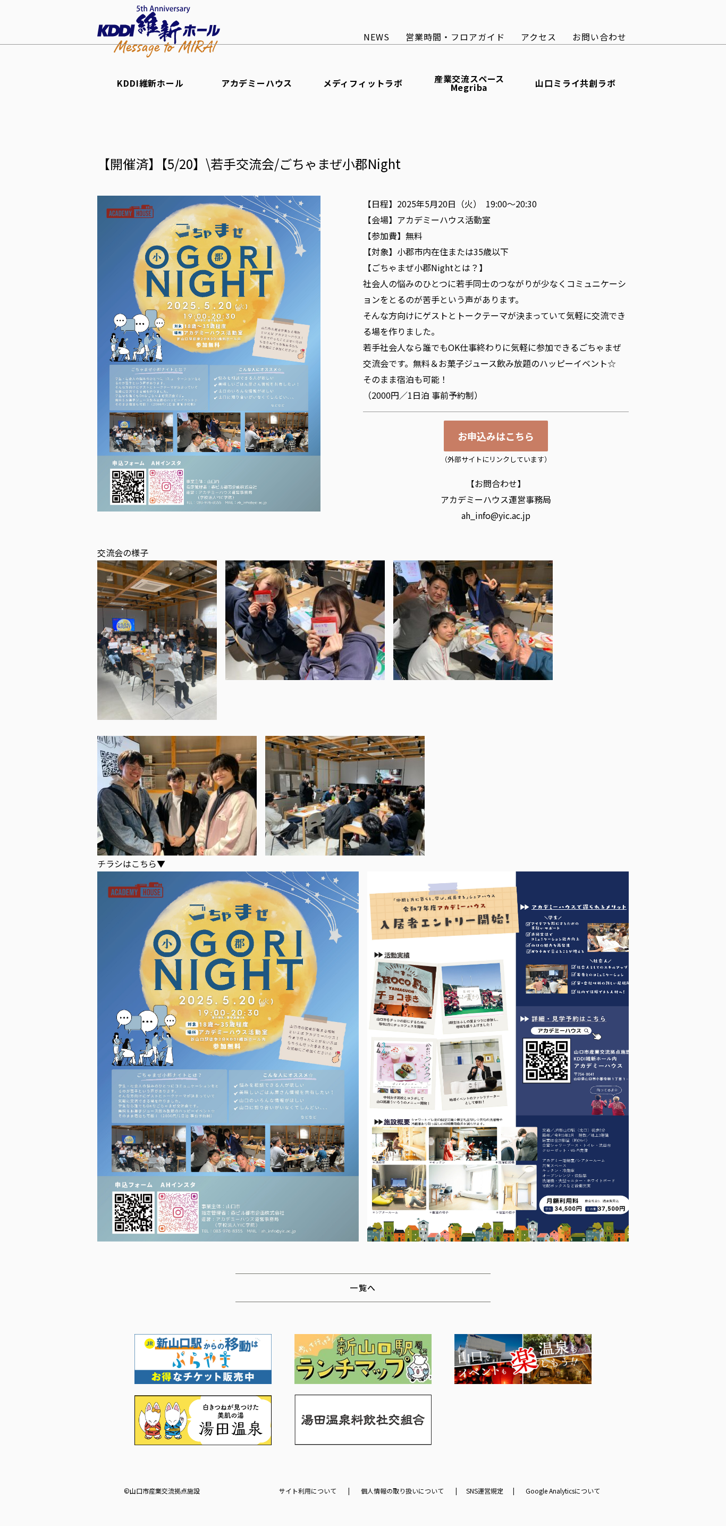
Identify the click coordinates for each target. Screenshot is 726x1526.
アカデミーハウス (256, 83)
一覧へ (363, 1287)
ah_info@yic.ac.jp (495, 515)
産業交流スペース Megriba (469, 82)
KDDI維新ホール (150, 83)
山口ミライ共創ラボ (575, 83)
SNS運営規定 (484, 1491)
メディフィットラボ (363, 83)
